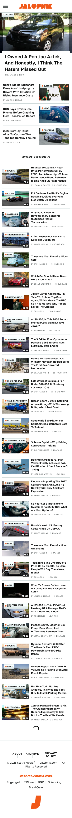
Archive (32, 753)
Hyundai (11, 171)
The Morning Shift (16, 235)
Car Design (12, 214)
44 (27, 285)
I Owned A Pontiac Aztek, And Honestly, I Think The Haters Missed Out (33, 63)
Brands (10, 360)
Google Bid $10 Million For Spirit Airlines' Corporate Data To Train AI (49, 424)
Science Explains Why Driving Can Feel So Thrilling (49, 444)
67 (27, 308)
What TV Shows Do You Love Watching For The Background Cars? (49, 588)
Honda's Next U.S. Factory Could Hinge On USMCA (47, 527)
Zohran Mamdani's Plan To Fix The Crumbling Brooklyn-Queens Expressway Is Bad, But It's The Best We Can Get (48, 710)
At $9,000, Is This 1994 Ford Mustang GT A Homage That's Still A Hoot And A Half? (48, 608)
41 (27, 494)
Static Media (25, 762)
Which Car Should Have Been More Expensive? (48, 278)
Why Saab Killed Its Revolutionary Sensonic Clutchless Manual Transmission (45, 217)
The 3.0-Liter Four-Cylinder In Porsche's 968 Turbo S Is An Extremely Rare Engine (49, 342)
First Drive (49, 130)
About (17, 753)
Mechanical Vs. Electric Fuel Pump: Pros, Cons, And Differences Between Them (48, 628)
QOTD (9, 255)
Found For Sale (14, 381)
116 (26, 534)
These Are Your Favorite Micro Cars (49, 258)
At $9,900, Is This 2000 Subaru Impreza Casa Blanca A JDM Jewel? (49, 322)
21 (27, 392)
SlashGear (36, 787)
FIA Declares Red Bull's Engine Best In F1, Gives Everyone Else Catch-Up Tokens (49, 196)
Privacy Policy (51, 755)
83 (27, 330)
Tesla (10, 564)
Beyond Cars (13, 707)
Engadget (13, 782)
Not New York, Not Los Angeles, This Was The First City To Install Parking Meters (48, 689)
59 (27, 514)
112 (26, 596)
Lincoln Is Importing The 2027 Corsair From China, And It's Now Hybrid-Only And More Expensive (49, 486)
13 (27, 636)
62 (27, 677)
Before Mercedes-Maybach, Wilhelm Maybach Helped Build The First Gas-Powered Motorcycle (50, 363)
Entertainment (14, 297)
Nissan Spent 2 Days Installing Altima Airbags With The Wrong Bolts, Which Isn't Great (50, 404)
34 (27, 472)
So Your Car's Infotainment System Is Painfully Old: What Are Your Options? (49, 507)
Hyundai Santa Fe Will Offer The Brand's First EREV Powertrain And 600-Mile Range (48, 649)
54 (27, 656)
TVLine (29, 782)
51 (27, 246)
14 (27, 350)
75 (27, 575)
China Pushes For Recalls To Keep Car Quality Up (48, 238)
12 (27, 451)
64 (27, 718)
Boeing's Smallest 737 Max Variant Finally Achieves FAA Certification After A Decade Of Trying (49, 464)
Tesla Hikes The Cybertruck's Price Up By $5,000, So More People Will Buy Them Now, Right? (48, 567)
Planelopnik (13, 421)
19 (27, 411)
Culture (9, 15)
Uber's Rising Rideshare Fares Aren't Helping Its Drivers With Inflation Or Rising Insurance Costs (19, 90)
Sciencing (54, 782)
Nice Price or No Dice (15, 320)
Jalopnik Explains (16, 339)
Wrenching (12, 504)
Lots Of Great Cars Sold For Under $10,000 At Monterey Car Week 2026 (48, 384)
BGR (41, 782)
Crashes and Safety (17, 401)
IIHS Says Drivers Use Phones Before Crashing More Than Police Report (19, 112)
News (46, 108)
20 (27, 431)
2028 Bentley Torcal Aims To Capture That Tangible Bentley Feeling (19, 134)
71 (27, 616)
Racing (10, 193)
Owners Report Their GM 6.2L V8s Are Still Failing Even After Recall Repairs (49, 670)
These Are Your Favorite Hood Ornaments (49, 547)
